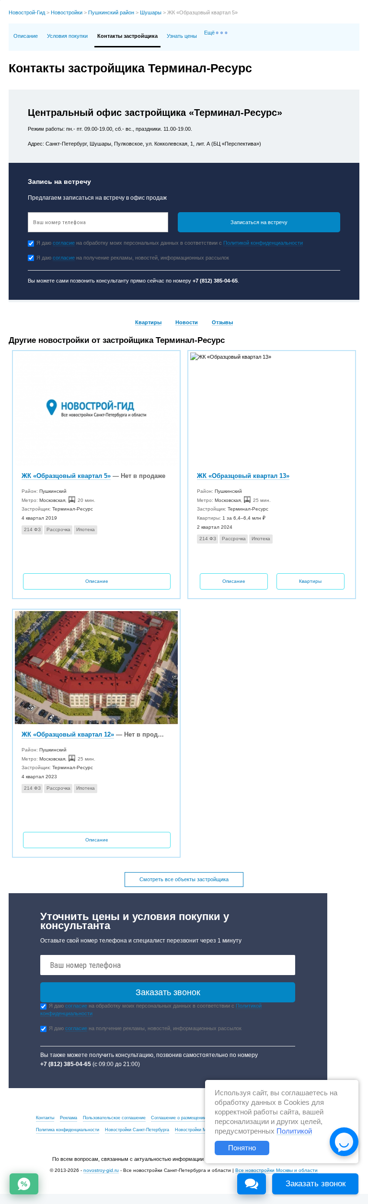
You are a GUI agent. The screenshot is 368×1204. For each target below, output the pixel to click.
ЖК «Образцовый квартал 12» (68, 734)
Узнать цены (182, 36)
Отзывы (222, 322)
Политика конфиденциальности (67, 1129)
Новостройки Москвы (196, 1129)
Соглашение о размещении (178, 1117)
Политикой (294, 1131)
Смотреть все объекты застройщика (184, 879)
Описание (25, 36)
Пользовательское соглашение (114, 1117)
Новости (186, 322)
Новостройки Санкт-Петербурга (137, 1129)
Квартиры (148, 322)
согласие (64, 243)
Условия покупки (67, 36)
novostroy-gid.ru (101, 1170)
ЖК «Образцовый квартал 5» (66, 475)
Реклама (68, 1117)
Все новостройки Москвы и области (276, 1170)
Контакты (45, 1117)
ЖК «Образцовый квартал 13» (243, 475)
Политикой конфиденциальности (263, 243)
